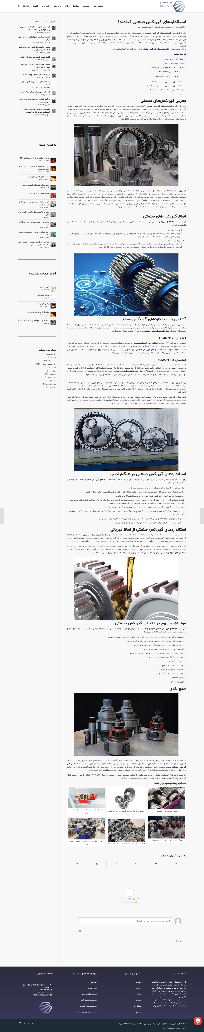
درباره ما (138, 1000)
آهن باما (94, 982)
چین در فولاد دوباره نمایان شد (39, 193)
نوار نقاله (53, 387)
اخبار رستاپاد (51, 361)
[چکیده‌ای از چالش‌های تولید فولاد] (53, 314)
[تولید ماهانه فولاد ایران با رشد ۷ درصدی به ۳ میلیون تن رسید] (53, 168)
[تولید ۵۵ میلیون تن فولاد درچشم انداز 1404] (53, 160)
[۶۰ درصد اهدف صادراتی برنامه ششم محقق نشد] (53, 234)
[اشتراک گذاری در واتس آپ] (136, 863)
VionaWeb (167, 1028)
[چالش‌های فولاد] (53, 306)
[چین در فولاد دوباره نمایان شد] (53, 195)
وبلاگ (139, 994)
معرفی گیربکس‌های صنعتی (172, 59)
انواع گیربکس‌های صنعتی (173, 63)
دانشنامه (168, 27)
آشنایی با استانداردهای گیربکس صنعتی (167, 67)
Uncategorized (48, 354)
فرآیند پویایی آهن (43, 295)
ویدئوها (138, 1012)
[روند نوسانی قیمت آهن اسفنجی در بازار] (53, 187)
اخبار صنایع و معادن (49, 364)
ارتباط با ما (137, 1006)
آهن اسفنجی (51, 377)
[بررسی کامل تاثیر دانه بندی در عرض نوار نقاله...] (202, 516)
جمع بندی (180, 94)
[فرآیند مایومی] (53, 289)
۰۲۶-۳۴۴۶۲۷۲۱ (43, 992)
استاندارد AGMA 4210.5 (166, 76)
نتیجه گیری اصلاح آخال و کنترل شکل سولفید (33, 321)
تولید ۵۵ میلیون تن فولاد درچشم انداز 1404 (34, 158)
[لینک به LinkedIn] (28, 1023)
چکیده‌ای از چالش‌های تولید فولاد (38, 312)
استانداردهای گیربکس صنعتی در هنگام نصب (165, 82)
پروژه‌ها (53, 371)
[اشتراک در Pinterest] (116, 863)
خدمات (138, 982)
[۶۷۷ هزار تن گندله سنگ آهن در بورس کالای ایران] (53, 224)
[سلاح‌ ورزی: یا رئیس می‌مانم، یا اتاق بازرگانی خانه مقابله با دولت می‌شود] (53, 244)
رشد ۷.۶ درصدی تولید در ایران (38, 177)
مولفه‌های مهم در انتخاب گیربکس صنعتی (166, 90)
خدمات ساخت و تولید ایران (87, 1012)
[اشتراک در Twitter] (156, 863)
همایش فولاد (51, 367)
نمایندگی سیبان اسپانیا (88, 1006)
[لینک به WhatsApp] (24, 1023)
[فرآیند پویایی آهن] (53, 297)
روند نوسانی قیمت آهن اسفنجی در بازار (35, 185)
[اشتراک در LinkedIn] (96, 863)
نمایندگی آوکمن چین (89, 994)
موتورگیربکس (159, 27)
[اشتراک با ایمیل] (77, 863)
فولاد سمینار (92, 988)
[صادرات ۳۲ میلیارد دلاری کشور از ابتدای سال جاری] (53, 214)
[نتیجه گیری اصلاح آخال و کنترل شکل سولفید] (53, 323)
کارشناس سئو (142, 27)
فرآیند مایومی (44, 287)
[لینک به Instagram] (33, 1023)
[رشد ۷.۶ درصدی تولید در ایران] (53, 179)
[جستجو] (18, 6)
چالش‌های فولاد (43, 304)
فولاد (54, 381)
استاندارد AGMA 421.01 (166, 71)
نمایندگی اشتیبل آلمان (88, 1000)
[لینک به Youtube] (20, 1023)
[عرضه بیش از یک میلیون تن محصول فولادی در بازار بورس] (53, 204)
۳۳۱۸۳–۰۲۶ (44, 990)
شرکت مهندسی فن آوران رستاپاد (149, 1024)
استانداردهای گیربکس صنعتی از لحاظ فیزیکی (165, 86)
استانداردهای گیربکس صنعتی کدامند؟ (152, 22)
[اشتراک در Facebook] (176, 863)
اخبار (54, 357)
